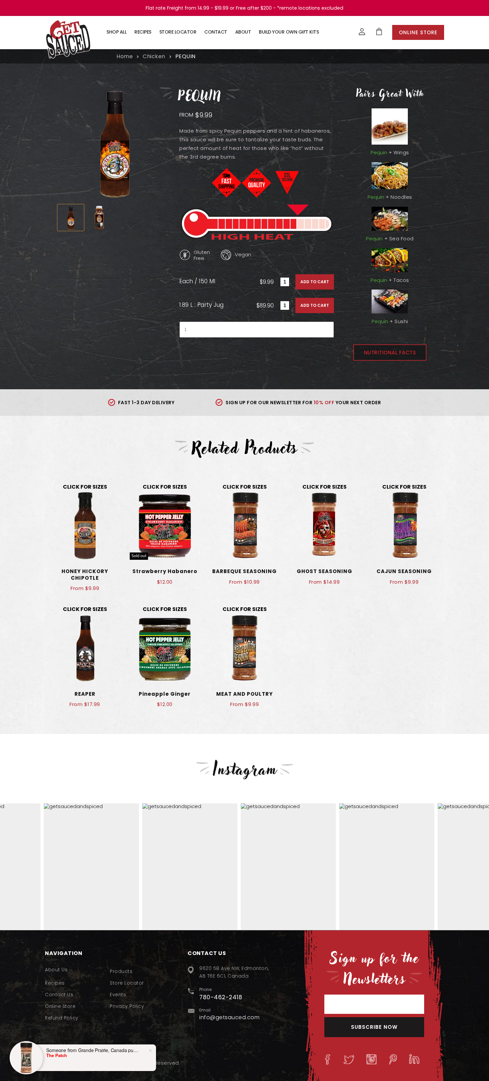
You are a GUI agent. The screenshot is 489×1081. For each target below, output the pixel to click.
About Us (56, 969)
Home (124, 57)
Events (118, 994)
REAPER (85, 693)
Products (121, 971)
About (243, 32)
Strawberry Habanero (164, 571)
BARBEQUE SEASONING (244, 571)
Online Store (418, 32)
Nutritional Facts (390, 352)
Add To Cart (314, 282)
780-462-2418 (220, 997)
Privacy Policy (127, 1006)
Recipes (142, 32)
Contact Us (59, 994)
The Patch (56, 1055)
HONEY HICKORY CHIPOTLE (85, 574)
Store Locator (178, 32)
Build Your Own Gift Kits (289, 32)
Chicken (154, 57)
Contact (215, 32)
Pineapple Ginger (165, 693)
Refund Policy (62, 1018)
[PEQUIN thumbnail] (71, 217)
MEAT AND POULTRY (244, 693)
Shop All (116, 32)
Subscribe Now (374, 1026)
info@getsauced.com (229, 1017)
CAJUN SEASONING (404, 571)
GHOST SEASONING (324, 571)
